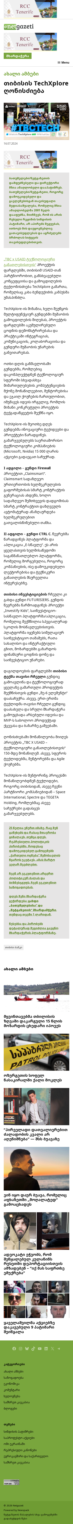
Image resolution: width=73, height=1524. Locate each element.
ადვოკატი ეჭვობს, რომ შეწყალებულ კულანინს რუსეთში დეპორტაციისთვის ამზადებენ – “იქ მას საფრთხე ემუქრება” (34, 1263)
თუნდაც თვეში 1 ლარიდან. (30, 914)
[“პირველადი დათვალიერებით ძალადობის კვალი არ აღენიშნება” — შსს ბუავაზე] (36, 1107)
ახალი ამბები (21, 73)
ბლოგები (10, 1408)
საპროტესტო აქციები (19, 1438)
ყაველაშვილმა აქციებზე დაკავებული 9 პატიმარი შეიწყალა (29, 1327)
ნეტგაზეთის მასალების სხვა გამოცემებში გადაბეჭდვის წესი (30, 1516)
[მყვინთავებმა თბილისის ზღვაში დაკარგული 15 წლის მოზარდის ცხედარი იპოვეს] (36, 994)
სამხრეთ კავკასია (17, 1402)
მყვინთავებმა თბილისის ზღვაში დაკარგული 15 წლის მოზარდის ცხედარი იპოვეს (33, 1021)
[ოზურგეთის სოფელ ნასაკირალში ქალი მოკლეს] (36, 1052)
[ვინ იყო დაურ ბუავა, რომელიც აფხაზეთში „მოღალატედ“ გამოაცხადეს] (36, 1169)
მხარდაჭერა (17, 56)
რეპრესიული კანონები (20, 1450)
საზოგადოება (14, 1377)
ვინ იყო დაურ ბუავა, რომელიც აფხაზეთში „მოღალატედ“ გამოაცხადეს (35, 1199)
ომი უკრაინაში (14, 1444)
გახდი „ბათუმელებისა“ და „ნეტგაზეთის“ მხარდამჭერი (32, 905)
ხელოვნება (12, 1396)
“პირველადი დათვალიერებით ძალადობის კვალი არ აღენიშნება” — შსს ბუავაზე (36, 1134)
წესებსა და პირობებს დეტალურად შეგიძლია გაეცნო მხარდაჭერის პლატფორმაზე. (33, 928)
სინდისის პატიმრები (18, 1431)
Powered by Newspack (16, 1510)
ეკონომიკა (11, 1383)
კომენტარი (12, 1390)
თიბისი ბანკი (13, 947)
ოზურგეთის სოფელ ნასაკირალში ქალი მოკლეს (33, 1077)
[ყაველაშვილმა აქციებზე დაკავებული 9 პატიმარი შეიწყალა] (36, 1300)
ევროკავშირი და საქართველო (26, 1456)
